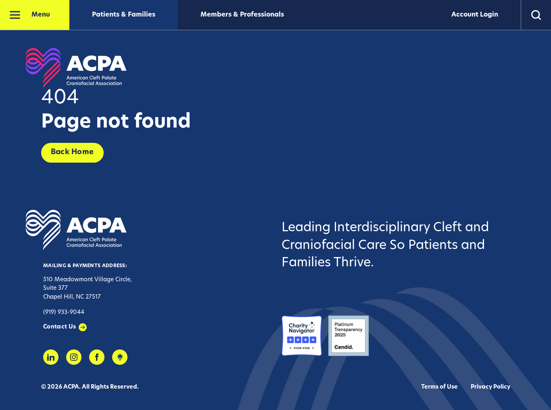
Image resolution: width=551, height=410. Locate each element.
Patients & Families (123, 15)
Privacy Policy (490, 387)
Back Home (72, 152)
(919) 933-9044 (63, 313)
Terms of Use (439, 387)
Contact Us (59, 327)
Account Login (474, 15)
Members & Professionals (242, 15)
